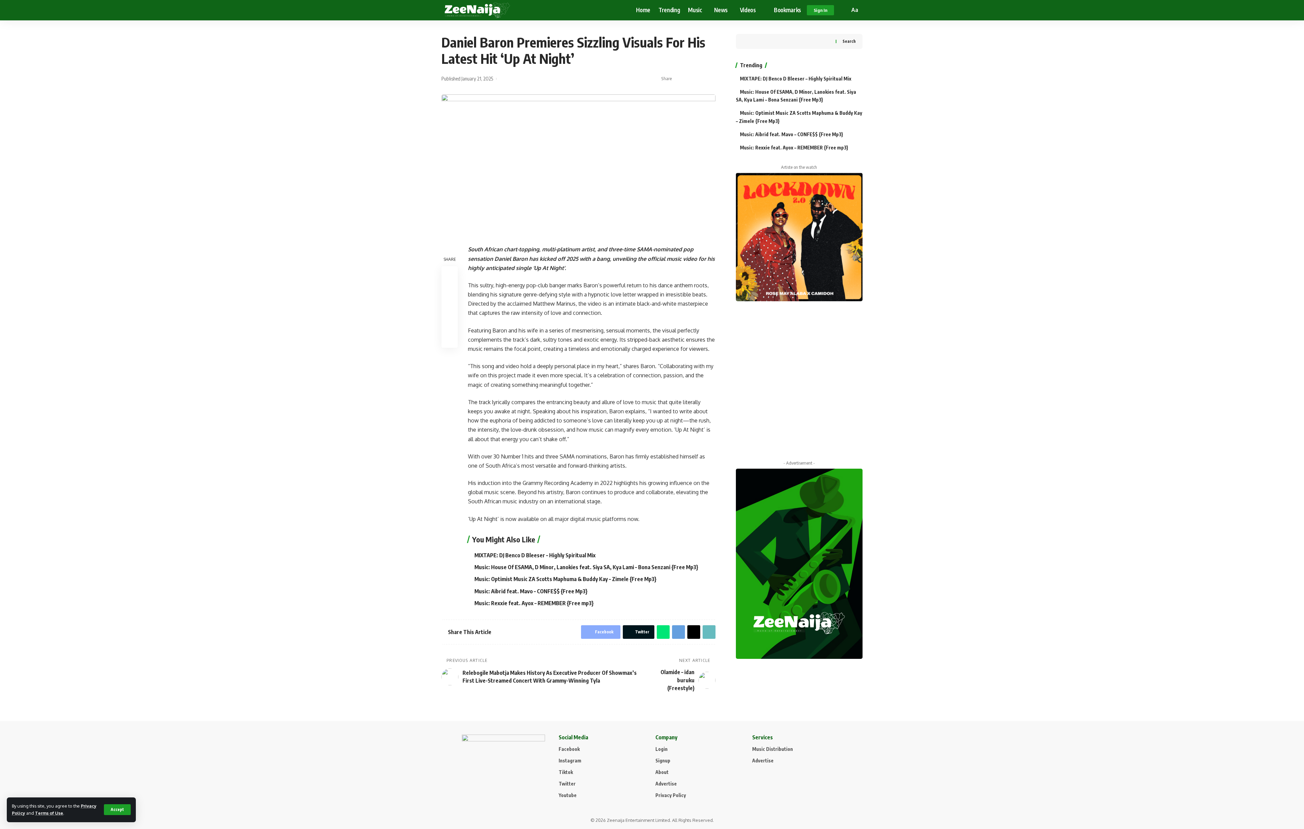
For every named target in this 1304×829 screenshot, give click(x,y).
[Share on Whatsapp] (663, 632)
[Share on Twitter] (689, 78)
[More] (711, 78)
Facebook (569, 749)
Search (849, 41)
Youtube (568, 795)
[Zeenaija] (477, 10)
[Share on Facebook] (679, 78)
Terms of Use (49, 813)
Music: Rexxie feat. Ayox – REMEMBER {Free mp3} (534, 603)
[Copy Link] (700, 78)
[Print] (449, 323)
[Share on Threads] (693, 632)
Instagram (570, 760)
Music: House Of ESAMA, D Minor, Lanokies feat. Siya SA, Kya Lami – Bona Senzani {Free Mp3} (586, 567)
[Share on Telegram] (678, 632)
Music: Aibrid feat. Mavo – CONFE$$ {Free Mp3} (530, 591)
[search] (843, 10)
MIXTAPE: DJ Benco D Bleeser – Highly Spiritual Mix (535, 555)
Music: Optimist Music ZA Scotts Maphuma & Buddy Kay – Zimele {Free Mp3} (565, 579)
